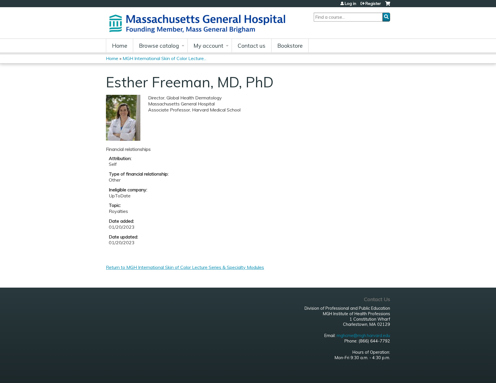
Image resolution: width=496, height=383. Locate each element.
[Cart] (387, 5)
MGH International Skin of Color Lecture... (164, 58)
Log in (350, 3)
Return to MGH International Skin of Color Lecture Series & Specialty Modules (185, 267)
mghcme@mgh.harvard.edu (363, 335)
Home (119, 45)
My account (208, 45)
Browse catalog (159, 45)
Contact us (252, 45)
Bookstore (290, 45)
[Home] (199, 23)
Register (373, 3)
